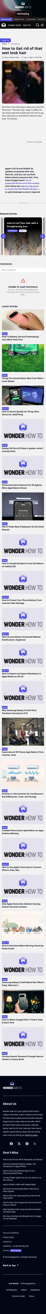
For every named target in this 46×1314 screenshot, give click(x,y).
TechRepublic (11, 1290)
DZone (31, 1296)
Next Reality (31, 19)
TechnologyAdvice (27, 1283)
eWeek (23, 1290)
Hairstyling (23, 13)
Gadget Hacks (19, 19)
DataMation (35, 1290)
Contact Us (7, 1241)
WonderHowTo (6, 19)
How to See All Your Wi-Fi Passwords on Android (22, 1159)
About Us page (31, 1135)
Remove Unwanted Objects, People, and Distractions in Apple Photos (19, 1165)
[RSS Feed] (35, 1144)
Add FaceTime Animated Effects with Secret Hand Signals (21, 1190)
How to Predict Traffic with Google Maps (19, 1184)
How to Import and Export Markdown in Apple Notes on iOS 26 (21, 675)
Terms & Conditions (11, 1233)
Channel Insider (18, 1296)
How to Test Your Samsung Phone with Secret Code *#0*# (21, 1196)
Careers (11, 1250)
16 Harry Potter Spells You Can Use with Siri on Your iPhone (22, 1178)
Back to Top (9, 1265)
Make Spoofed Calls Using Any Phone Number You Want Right (22, 1210)
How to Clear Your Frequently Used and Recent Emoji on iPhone (22, 1203)
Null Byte (41, 19)
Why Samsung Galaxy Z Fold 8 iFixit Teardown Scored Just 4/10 (19, 712)
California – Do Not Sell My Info (16, 1246)
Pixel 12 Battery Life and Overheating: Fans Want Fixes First (20, 338)
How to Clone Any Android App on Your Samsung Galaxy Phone (19, 1172)
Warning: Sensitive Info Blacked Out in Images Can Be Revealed (22, 1217)
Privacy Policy (8, 1237)
